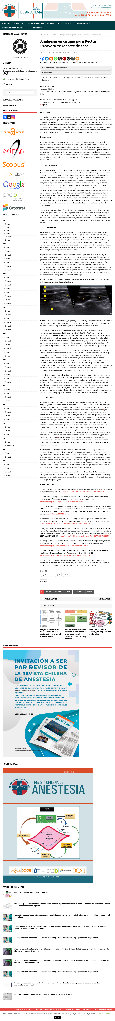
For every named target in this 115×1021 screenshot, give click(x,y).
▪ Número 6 (7, 240)
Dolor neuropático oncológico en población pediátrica (100, 631)
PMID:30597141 (84, 555)
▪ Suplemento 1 (8, 446)
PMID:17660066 (103, 536)
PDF (41, 105)
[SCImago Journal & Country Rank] (16, 79)
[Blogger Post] (73, 59)
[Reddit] (51, 59)
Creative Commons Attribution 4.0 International (20, 71)
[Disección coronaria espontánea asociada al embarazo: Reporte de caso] (7, 999)
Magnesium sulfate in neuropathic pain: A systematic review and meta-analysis (50, 633)
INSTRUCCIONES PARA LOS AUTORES (49, 1010)
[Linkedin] (47, 59)
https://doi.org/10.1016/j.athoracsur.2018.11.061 (59, 555)
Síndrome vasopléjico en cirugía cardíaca (30, 892)
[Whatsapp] (56, 59)
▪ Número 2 (7, 227)
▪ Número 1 (7, 224)
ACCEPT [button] (57, 1017)
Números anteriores (36, 23)
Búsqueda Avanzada (82, 23)
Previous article (49, 599)
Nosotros (6, 23)
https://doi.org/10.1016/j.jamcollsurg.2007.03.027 (78, 536)
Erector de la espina (63, 592)
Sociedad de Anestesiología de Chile (16, 28)
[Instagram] (13, 117)
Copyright (87, 1010)
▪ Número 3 (7, 230)
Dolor (48, 592)
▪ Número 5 (7, 237)
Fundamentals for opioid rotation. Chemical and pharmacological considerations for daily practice (76, 634)
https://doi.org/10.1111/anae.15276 (59, 514)
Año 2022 (46, 52)
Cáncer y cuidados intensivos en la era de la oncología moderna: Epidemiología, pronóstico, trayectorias (55, 938)
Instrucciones (18, 23)
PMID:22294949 (98, 492)
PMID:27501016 (84, 524)
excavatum (79, 592)
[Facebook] (42, 59)
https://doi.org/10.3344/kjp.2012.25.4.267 (56, 502)
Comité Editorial (73, 1010)
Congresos (37, 28)
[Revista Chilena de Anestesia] (57, 10)
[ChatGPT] (69, 59)
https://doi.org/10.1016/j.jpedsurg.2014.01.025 (58, 546)
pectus (89, 592)
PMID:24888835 (82, 546)
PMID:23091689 (78, 502)
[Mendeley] (64, 59)
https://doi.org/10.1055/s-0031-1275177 (77, 492)
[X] (60, 59)
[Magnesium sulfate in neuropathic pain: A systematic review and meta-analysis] (51, 626)
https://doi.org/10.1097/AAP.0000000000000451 (60, 524)
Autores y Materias (10, 105)
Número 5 (63, 52)
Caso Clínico (55, 52)
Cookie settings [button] (104, 1014)
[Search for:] (20, 92)
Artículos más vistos (13, 887)
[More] (77, 59)
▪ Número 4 (7, 233)
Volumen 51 (72, 52)
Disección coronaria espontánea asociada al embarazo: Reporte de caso (42, 994)
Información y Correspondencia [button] (55, 68)
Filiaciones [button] (48, 72)
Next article (104, 599)
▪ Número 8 (7, 304)
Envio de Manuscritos (24, 1010)
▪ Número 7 (7, 300)
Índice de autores (64, 23)
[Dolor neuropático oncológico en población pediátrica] (100, 626)
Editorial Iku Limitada (104, 1010)
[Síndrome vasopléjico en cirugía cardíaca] (7, 897)
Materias (50, 23)
